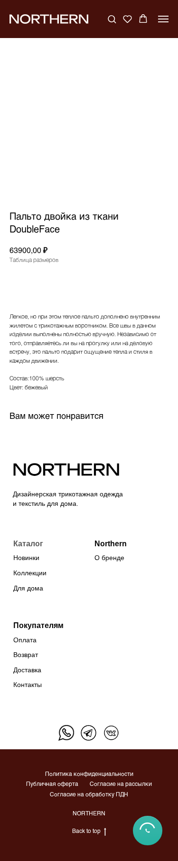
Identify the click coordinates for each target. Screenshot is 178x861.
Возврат (25, 654)
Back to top (86, 830)
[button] (111, 18)
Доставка (27, 670)
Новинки (26, 557)
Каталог (28, 543)
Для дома (28, 588)
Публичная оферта (52, 783)
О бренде (109, 557)
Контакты (27, 684)
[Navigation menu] (163, 19)
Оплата (25, 640)
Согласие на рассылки (121, 783)
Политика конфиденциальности (89, 773)
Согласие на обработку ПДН (89, 794)
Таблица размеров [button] (33, 259)
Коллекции (30, 573)
